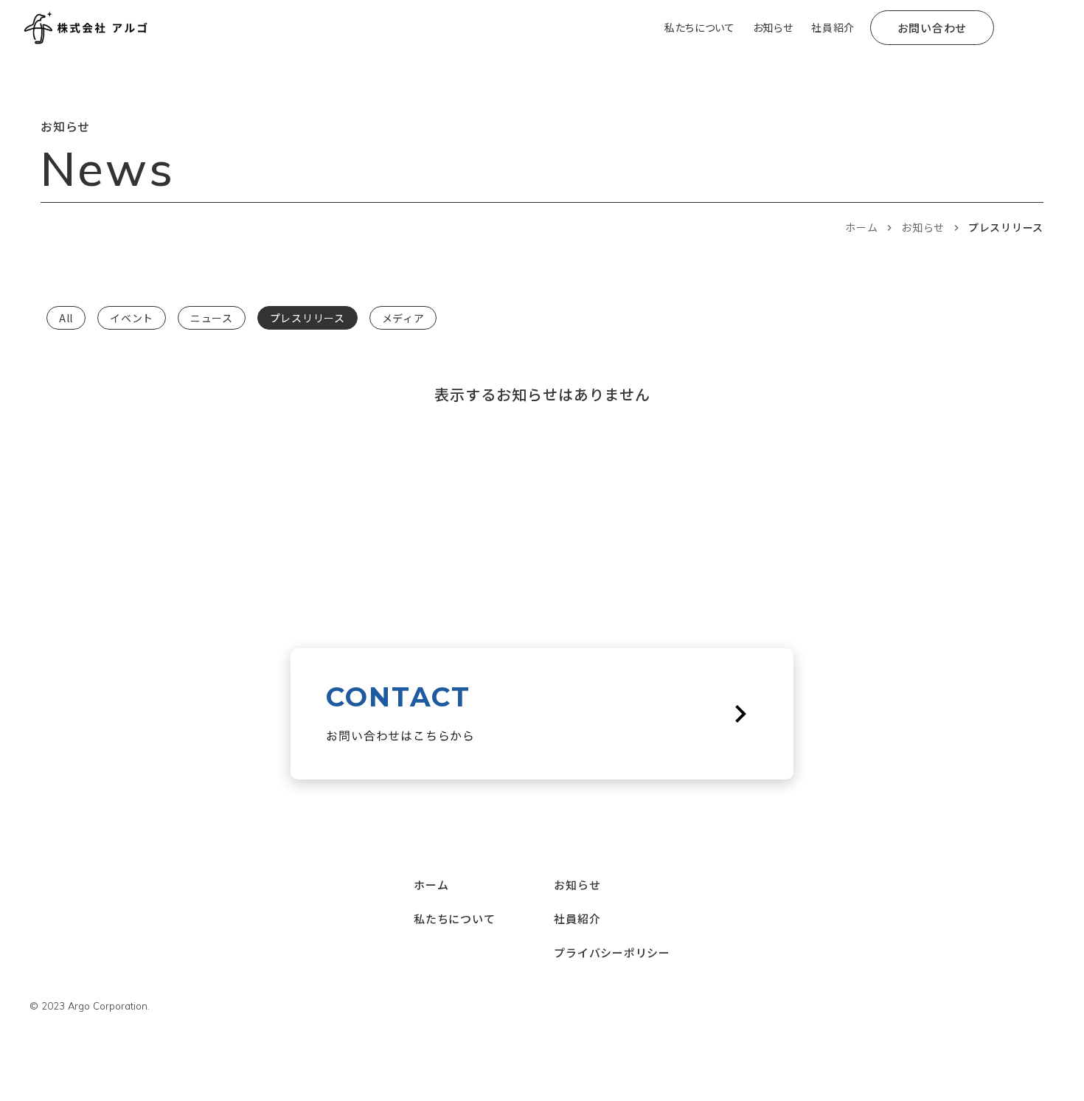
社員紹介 (577, 918)
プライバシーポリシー (612, 952)
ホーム (861, 227)
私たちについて (454, 918)
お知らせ (923, 227)
